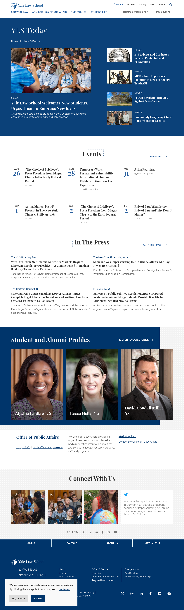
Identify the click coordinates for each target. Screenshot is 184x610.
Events (62, 573)
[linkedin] (97, 532)
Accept (38, 598)
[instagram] (90, 532)
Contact (72, 543)
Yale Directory (131, 573)
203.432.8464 (23, 447)
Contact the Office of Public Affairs (138, 441)
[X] (83, 532)
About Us (112, 543)
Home (14, 41)
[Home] (27, 6)
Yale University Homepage (137, 576)
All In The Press (152, 244)
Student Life (99, 12)
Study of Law (19, 12)
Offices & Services (101, 569)
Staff (152, 4)
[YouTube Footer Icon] (169, 594)
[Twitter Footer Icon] (122, 594)
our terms (64, 589)
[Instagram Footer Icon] (132, 594)
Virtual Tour (153, 543)
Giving (31, 543)
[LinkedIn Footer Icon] (141, 594)
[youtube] (115, 532)
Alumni (162, 4)
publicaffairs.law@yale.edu (48, 447)
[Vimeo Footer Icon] (160, 594)
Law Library (97, 573)
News (62, 569)
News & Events (162, 12)
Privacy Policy (87, 592)
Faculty (142, 4)
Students (131, 4)
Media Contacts (66, 576)
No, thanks (18, 598)
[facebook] (103, 532)
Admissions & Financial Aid (49, 12)
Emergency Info (132, 569)
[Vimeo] (109, 532)
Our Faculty (79, 12)
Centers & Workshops (134, 12)
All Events (155, 156)
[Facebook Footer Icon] (150, 594)
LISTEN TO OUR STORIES (134, 339)
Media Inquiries (127, 436)
